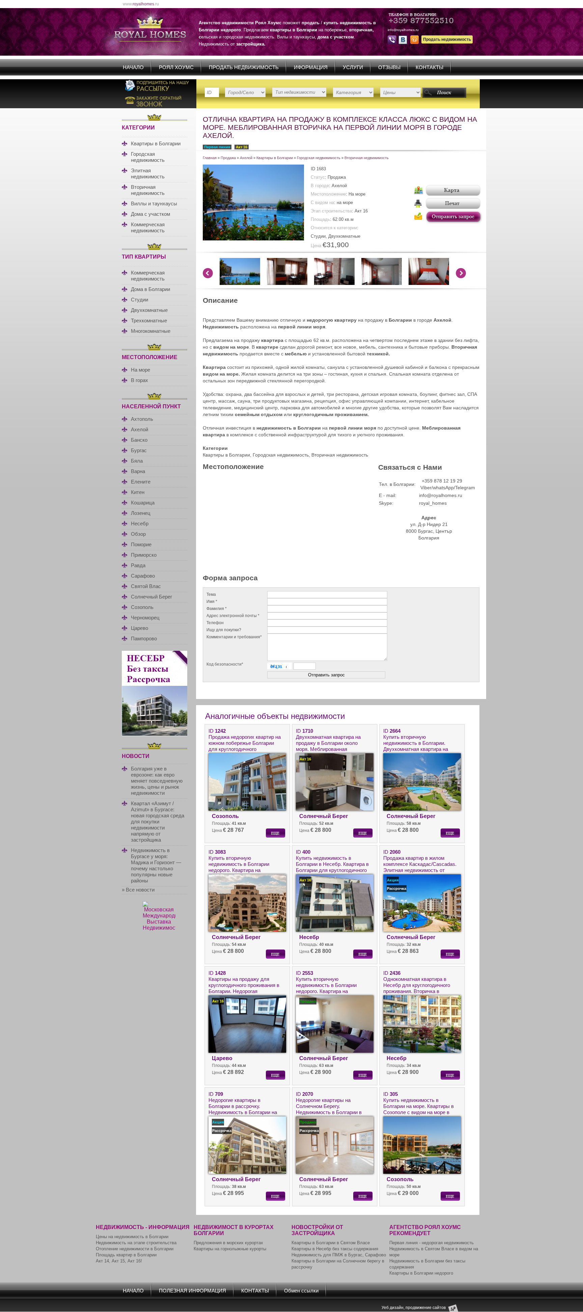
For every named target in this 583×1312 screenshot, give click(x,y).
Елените (140, 482)
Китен (137, 492)
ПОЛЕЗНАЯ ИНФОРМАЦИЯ (192, 1290)
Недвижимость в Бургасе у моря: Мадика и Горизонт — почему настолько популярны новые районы (156, 865)
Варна (138, 471)
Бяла (137, 461)
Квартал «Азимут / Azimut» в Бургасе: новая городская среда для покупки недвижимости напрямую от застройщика (157, 821)
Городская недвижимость (148, 157)
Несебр (139, 523)
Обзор (138, 534)
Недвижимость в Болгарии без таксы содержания (427, 1264)
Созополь (142, 607)
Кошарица (143, 502)
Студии (139, 299)
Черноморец (145, 617)
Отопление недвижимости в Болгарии (134, 1248)
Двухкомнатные (149, 310)
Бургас (139, 450)
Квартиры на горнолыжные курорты (230, 1248)
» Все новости (138, 890)
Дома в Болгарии (150, 289)
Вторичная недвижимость (148, 190)
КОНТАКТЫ (429, 67)
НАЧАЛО (133, 67)
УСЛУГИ (353, 67)
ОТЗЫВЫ (389, 67)
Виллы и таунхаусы (154, 203)
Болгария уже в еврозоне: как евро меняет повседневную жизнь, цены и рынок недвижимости (157, 781)
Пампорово (144, 638)
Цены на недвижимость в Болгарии (132, 1236)
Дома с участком (150, 214)
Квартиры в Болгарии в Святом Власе (331, 1242)
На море (140, 370)
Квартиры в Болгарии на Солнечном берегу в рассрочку (338, 1264)
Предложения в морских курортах (228, 1242)
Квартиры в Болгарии (156, 143)
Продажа (228, 158)
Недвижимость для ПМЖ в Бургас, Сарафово (339, 1254)
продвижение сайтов (426, 1307)
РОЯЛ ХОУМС (176, 67)
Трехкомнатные (149, 320)
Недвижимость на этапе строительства (136, 1242)
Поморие (141, 544)
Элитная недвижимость (148, 173)
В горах (139, 380)
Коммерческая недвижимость (148, 227)
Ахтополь (142, 419)
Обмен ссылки (301, 1290)
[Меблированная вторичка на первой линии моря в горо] (253, 238)
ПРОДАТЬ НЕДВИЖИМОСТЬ (244, 67)
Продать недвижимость (447, 39)
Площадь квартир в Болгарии (126, 1254)
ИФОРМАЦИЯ (311, 67)
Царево (139, 628)
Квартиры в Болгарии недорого (421, 1273)
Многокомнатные (150, 331)
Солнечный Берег (151, 597)
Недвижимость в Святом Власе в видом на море (433, 1251)
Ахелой (139, 429)
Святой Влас (146, 586)
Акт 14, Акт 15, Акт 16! (119, 1260)
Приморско (144, 555)
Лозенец (140, 513)
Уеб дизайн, (394, 1307)
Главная (210, 158)
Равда (138, 565)
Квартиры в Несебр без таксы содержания (335, 1248)
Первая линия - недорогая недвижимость (431, 1242)
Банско (139, 440)
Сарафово (143, 576)
